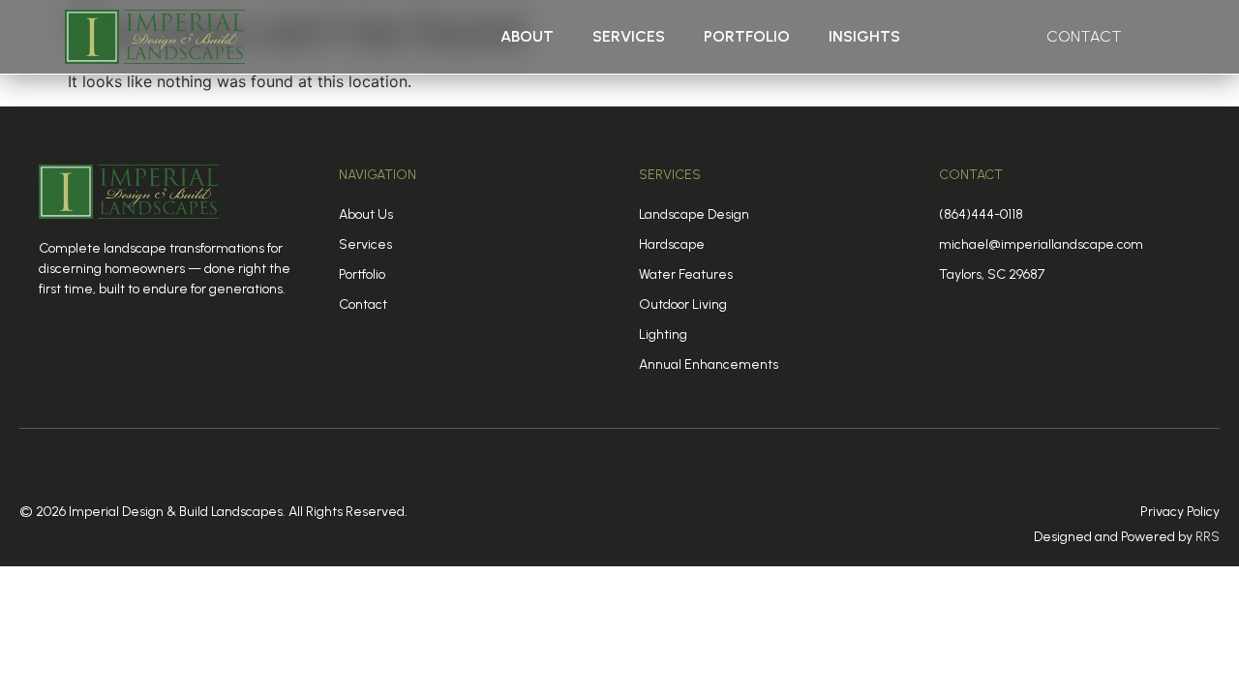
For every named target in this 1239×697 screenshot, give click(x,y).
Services (628, 36)
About (527, 36)
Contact (1084, 36)
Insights (864, 36)
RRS (1207, 537)
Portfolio (747, 36)
